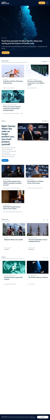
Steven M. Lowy (19, 211)
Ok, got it (43, 417)
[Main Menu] (47, 3)
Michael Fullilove (39, 188)
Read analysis (6, 52)
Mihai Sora (19, 188)
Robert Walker (13, 284)
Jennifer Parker (13, 188)
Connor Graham (31, 284)
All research (44, 61)
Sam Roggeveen (6, 188)
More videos (44, 121)
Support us (42, 2)
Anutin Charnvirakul (31, 188)
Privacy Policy (33, 417)
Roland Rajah (16, 113)
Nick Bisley (34, 88)
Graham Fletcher (11, 88)
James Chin (6, 249)
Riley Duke (11, 113)
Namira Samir (31, 249)
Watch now (5, 160)
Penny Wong (5, 211)
